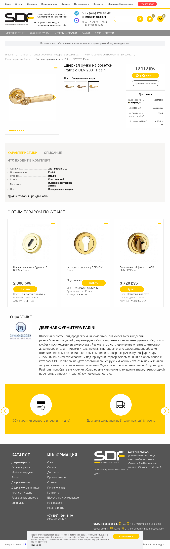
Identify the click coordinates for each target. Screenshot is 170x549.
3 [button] (17, 130)
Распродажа (147, 4)
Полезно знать (81, 4)
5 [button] (21, 130)
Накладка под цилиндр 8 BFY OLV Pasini (84, 268)
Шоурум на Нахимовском (120, 4)
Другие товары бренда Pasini (28, 196)
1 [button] (11, 130)
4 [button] (19, 130)
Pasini (51, 172)
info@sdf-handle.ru (95, 16)
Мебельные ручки (65, 33)
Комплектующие (21, 492)
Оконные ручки (39, 33)
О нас (8, 4)
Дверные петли (104, 33)
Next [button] (165, 411)
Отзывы (65, 4)
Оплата (18, 4)
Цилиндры (17, 502)
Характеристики (23, 153)
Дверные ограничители (25, 487)
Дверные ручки (15, 33)
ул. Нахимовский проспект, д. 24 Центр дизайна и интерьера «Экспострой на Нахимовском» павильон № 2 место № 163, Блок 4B (145, 459)
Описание (53, 153)
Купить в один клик (145, 83)
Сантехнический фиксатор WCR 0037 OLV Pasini (137, 268)
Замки (86, 33)
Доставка (32, 4)
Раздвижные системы (25, 497)
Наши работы (55, 507)
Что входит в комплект (29, 160)
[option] (32, 97)
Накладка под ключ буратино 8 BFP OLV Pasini (30, 268)
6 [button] (23, 130)
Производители (49, 4)
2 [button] (15, 130)
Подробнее (36, 545)
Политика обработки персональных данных (111, 472)
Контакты (98, 4)
